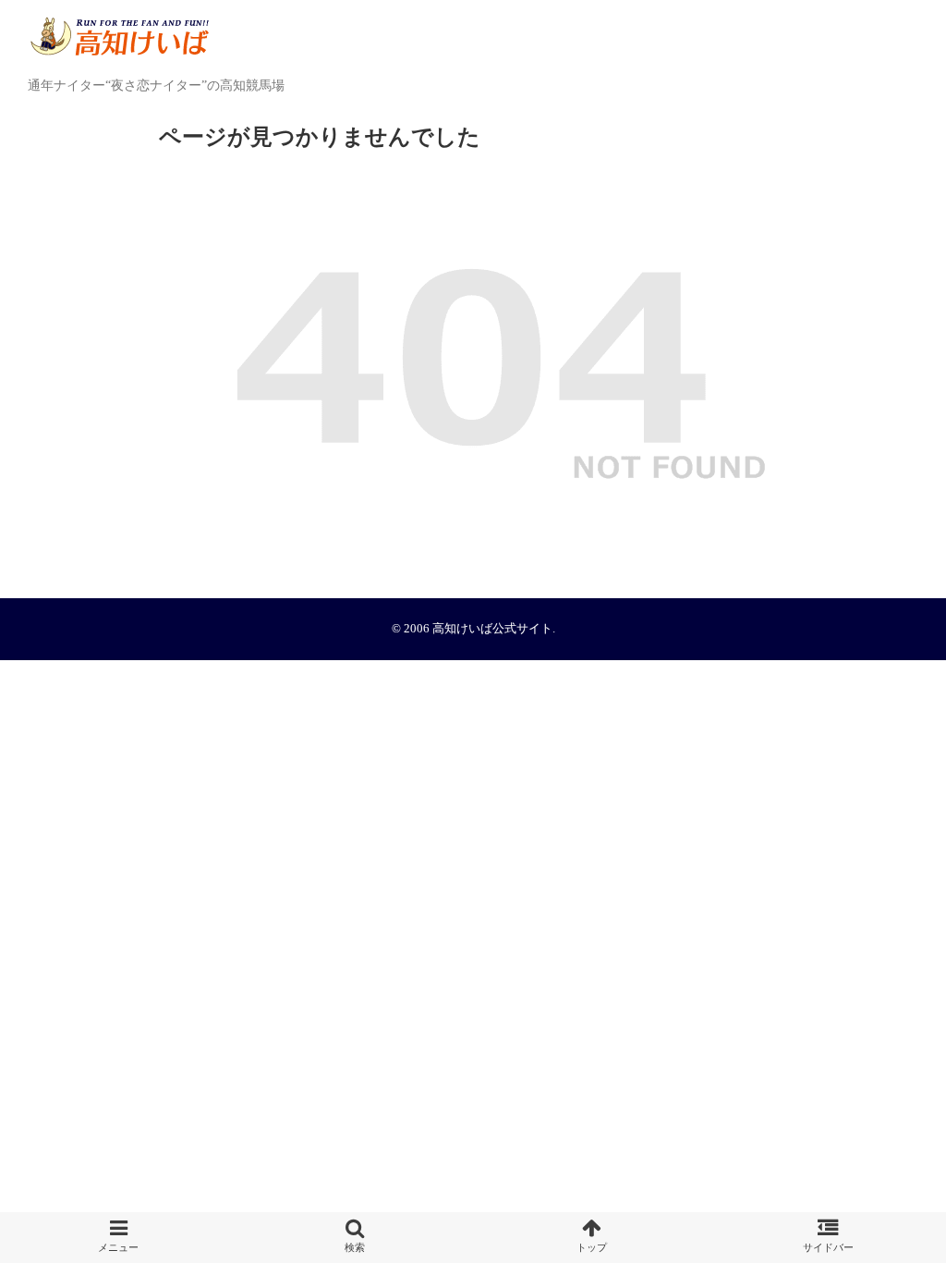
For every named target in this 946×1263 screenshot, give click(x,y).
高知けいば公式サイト (492, 628)
